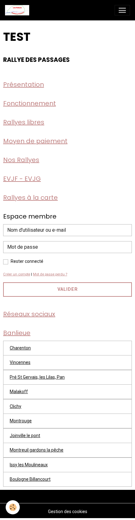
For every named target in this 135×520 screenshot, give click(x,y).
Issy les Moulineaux (29, 464)
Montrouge (21, 420)
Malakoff (19, 391)
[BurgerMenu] (122, 10)
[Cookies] (13, 507)
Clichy (15, 406)
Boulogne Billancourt (30, 479)
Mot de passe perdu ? (50, 274)
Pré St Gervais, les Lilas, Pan (37, 377)
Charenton (20, 347)
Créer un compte (16, 274)
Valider (67, 289)
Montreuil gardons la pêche (36, 449)
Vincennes (20, 362)
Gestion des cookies (67, 511)
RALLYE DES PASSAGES (36, 60)
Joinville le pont (25, 435)
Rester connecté (27, 261)
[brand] (18, 10)
